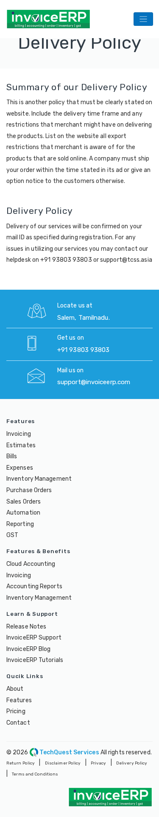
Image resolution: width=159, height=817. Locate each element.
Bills (11, 456)
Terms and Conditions (35, 774)
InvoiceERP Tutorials (34, 660)
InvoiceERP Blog (28, 649)
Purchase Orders (29, 490)
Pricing (15, 711)
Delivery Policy (132, 763)
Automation (23, 512)
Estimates (21, 445)
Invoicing (18, 434)
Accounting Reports (34, 586)
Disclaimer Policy (63, 763)
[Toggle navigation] (143, 18)
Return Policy (20, 763)
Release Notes (26, 626)
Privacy (98, 763)
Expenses (19, 467)
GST (12, 535)
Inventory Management (39, 478)
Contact (18, 722)
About (15, 688)
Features (19, 700)
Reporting (20, 524)
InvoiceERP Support (33, 637)
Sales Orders (23, 501)
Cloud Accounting (31, 564)
